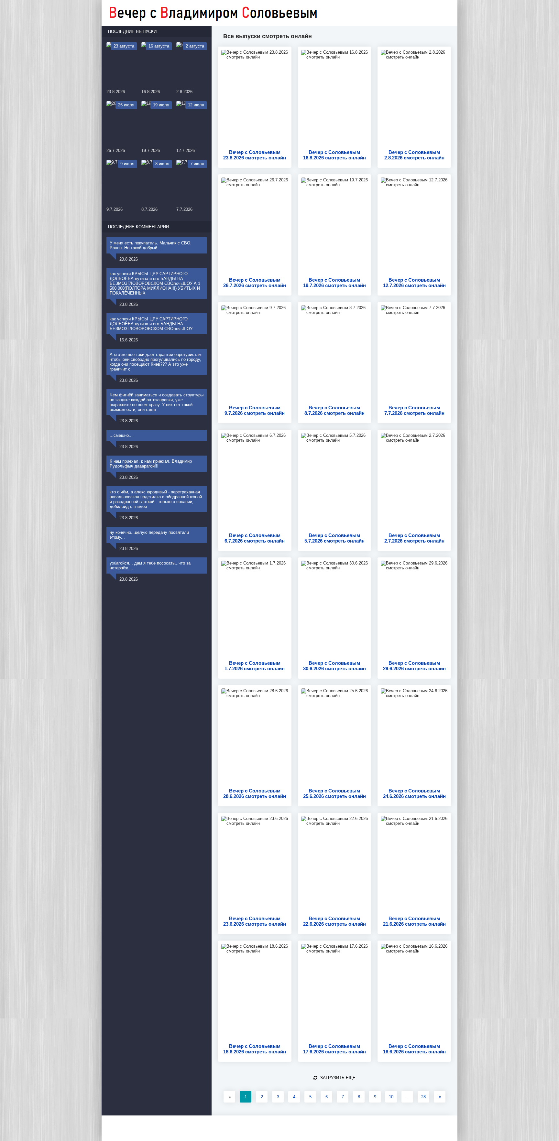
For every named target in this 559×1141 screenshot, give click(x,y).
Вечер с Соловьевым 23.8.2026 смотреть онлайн (254, 154)
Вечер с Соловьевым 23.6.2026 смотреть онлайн (254, 921)
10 (391, 1096)
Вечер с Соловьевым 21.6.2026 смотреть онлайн (414, 921)
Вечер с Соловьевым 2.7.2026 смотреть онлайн (414, 538)
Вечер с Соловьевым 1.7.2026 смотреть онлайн (255, 665)
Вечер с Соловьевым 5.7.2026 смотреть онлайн (334, 538)
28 (423, 1096)
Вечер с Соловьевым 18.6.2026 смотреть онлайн (254, 1048)
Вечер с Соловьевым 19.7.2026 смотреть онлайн (334, 282)
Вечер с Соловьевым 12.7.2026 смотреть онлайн (414, 282)
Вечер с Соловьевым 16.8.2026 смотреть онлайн (334, 154)
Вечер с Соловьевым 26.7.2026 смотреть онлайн (254, 282)
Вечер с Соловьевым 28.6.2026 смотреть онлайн (254, 793)
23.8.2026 (128, 259)
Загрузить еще (338, 1077)
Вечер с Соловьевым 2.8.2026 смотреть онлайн (414, 154)
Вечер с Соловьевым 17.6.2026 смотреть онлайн (334, 1048)
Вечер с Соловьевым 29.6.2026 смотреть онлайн (414, 665)
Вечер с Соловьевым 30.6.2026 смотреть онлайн (334, 665)
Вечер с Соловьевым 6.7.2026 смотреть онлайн (255, 538)
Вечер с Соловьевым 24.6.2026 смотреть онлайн (414, 793)
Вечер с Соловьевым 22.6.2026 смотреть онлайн (334, 921)
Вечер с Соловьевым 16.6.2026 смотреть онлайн (414, 1048)
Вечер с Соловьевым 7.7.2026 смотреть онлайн (414, 410)
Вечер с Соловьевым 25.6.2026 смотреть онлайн (334, 793)
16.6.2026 (128, 340)
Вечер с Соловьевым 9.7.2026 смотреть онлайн (255, 410)
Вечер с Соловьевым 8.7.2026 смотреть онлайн (334, 410)
